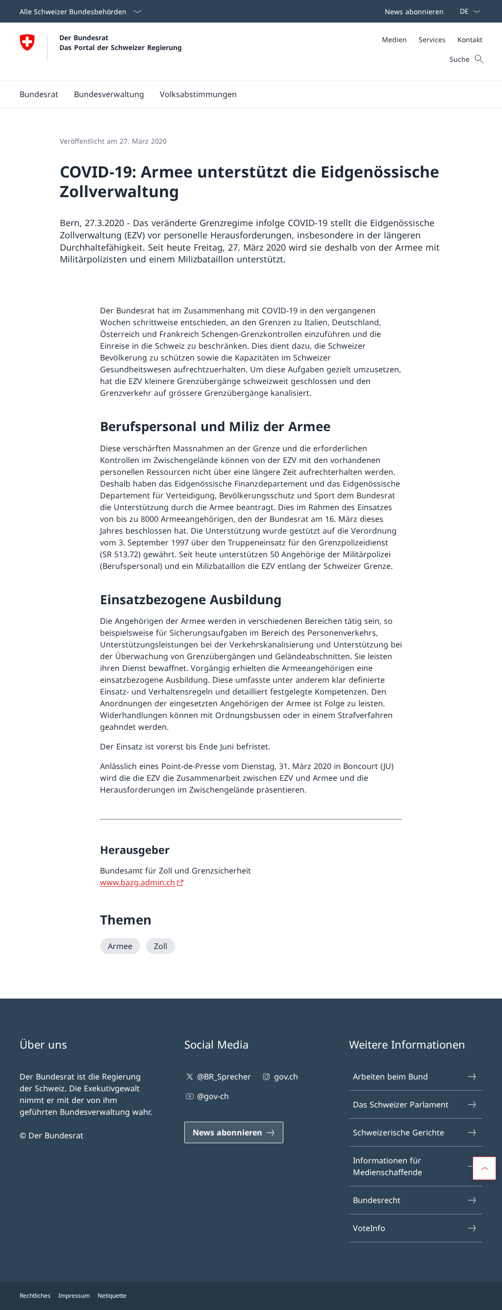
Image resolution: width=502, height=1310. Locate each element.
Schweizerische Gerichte (398, 1132)
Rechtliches (35, 1295)
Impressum (74, 1295)
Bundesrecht (377, 1200)
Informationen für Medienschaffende (387, 1166)
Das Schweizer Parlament (401, 1104)
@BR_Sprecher (224, 1076)
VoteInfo (369, 1228)
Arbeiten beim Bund (390, 1076)
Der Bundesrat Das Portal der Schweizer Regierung (120, 42)
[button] (39, 94)
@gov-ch (213, 1096)
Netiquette (112, 1295)
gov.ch (286, 1076)
